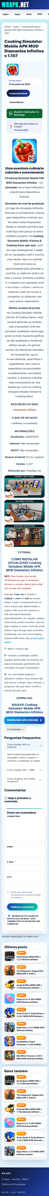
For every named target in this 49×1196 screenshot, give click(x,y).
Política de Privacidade (13, 1184)
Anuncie (16, 1179)
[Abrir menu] (43, 4)
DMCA (25, 1179)
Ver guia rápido (21, 130)
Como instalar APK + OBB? (21, 770)
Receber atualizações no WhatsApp (26, 113)
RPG (40, 14)
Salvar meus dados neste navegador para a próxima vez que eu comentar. (26, 895)
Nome (11, 847)
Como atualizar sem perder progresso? (21, 780)
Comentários (17, 102)
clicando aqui (19, 690)
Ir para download (18, 93)
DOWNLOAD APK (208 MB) (22, 720)
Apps (17, 14)
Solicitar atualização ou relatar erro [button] (20, 936)
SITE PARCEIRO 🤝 (15, 729)
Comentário (13, 816)
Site (9, 877)
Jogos (5, 14)
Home (7, 26)
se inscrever (29, 921)
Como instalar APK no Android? (18, 745)
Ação (29, 14)
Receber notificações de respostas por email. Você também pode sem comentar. (23, 920)
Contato (6, 1179)
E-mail (11, 862)
